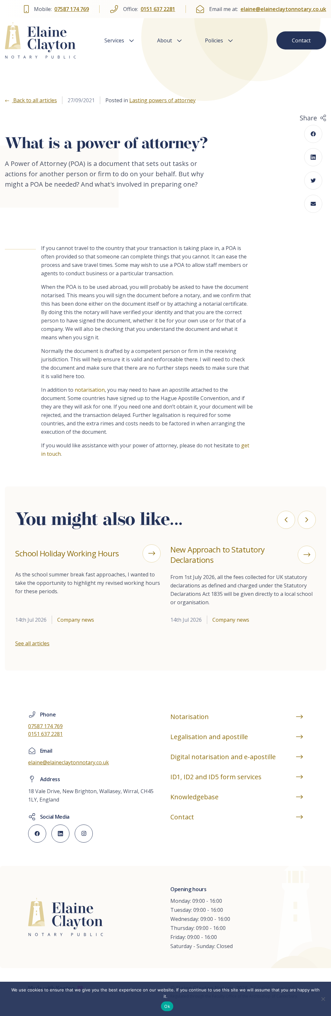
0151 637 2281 (158, 9)
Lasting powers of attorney (162, 100)
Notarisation (189, 716)
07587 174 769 (71, 9)
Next (307, 520)
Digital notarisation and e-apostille (223, 756)
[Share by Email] (313, 204)
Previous (286, 520)
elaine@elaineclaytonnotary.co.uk (283, 9)
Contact (301, 40)
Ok (167, 1006)
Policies (214, 40)
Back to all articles (34, 100)
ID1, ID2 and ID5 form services (216, 776)
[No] (323, 999)
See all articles (32, 643)
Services (114, 40)
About (164, 40)
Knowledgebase (194, 796)
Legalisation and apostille (209, 736)
